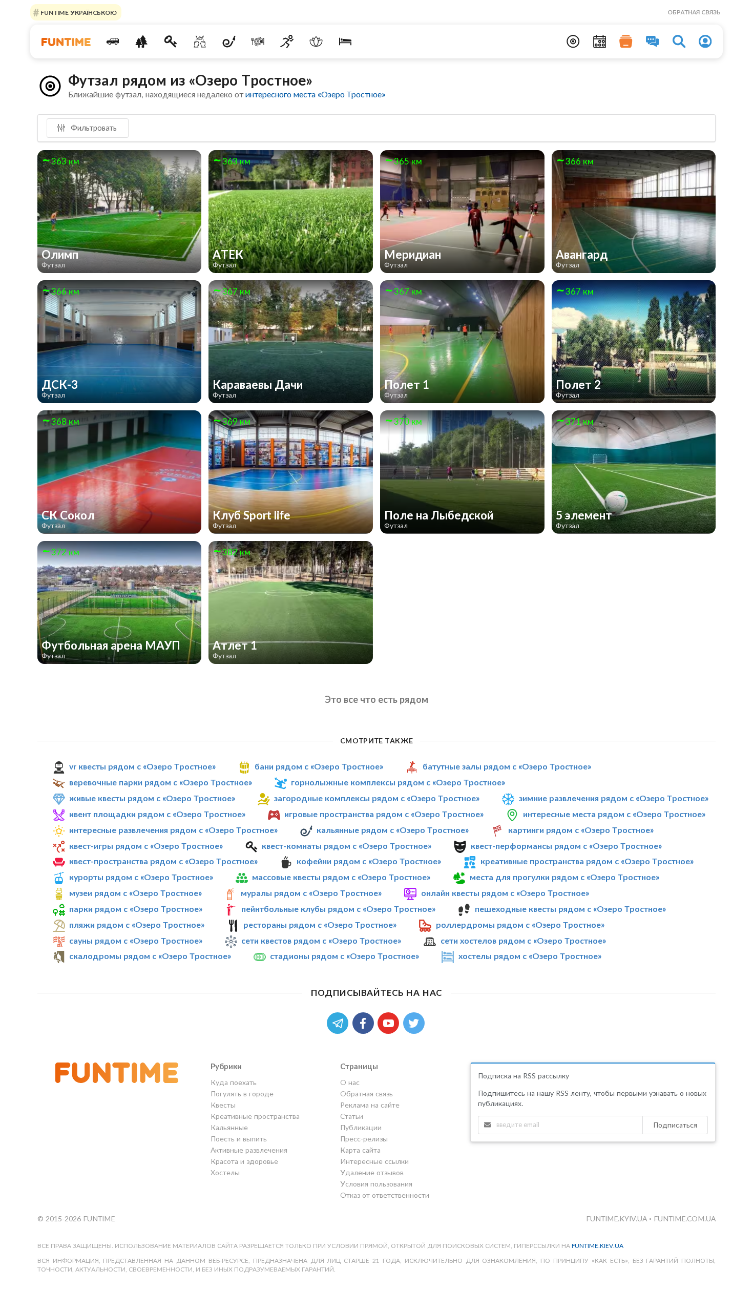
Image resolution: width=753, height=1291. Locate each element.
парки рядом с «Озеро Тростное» (135, 908)
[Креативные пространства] (200, 41)
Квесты (223, 1104)
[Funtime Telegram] (339, 1022)
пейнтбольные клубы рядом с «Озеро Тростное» (338, 908)
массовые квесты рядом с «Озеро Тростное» (341, 877)
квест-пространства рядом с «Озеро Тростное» (163, 861)
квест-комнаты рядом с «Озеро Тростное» (346, 845)
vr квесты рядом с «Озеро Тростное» (142, 766)
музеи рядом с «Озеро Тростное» (135, 893)
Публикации (361, 1127)
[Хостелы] (345, 41)
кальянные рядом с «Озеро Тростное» (393, 830)
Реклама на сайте (370, 1104)
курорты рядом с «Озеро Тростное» (141, 877)
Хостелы (225, 1172)
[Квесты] (171, 41)
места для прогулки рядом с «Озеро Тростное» (564, 877)
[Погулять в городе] (142, 41)
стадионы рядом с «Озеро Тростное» (344, 956)
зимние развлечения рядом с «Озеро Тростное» (613, 798)
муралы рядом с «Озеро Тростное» (311, 893)
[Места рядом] (573, 41)
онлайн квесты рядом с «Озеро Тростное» (505, 893)
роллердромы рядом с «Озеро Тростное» (520, 924)
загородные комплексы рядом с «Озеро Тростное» (376, 798)
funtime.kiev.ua (597, 1246)
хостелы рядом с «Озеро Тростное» (529, 956)
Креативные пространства (255, 1116)
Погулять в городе (242, 1093)
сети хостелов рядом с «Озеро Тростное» (523, 940)
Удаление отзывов (372, 1172)
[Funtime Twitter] (415, 1022)
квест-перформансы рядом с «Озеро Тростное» (566, 845)
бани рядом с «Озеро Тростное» (319, 766)
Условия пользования (376, 1183)
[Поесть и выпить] (258, 41)
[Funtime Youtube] (390, 1022)
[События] (600, 41)
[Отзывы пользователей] (652, 41)
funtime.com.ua (685, 1218)
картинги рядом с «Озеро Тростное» (581, 830)
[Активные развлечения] (287, 41)
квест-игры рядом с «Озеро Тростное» (146, 845)
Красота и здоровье (244, 1161)
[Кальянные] (229, 41)
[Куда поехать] (112, 41)
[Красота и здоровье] (316, 41)
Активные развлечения (249, 1150)
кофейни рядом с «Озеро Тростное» (369, 861)
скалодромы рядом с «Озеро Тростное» (150, 956)
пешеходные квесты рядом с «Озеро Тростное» (570, 908)
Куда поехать (234, 1082)
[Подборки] (626, 41)
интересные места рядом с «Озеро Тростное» (614, 814)
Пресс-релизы (364, 1138)
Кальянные (229, 1127)
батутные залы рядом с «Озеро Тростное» (507, 766)
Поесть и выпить (239, 1138)
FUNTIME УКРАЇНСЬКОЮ (78, 12)
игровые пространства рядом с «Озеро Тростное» (384, 814)
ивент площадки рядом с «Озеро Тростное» (157, 814)
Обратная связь (694, 12)
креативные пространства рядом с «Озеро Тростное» (587, 861)
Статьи (351, 1116)
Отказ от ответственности (384, 1195)
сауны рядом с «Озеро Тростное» (135, 940)
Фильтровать (93, 127)
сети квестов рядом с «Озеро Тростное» (321, 940)
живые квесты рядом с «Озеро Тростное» (152, 798)
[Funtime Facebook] (365, 1022)
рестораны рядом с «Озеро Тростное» (319, 924)
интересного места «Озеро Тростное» (315, 94)
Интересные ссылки (374, 1161)
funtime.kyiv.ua (617, 1218)
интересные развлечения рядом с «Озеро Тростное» (173, 830)
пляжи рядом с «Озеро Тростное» (136, 924)
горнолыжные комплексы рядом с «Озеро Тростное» (398, 782)
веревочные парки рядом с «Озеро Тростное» (160, 782)
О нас (350, 1082)
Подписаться (675, 1124)
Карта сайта (360, 1150)
